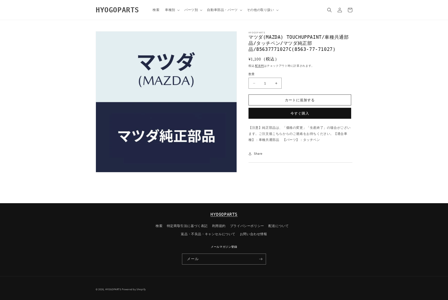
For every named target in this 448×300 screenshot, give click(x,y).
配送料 (259, 65)
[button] (172, 10)
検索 (159, 226)
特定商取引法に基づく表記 (187, 226)
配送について (278, 226)
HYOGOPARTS (224, 214)
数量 (251, 74)
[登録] (261, 259)
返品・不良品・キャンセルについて (208, 234)
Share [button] (258, 153)
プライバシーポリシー (247, 226)
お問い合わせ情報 (253, 234)
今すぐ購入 (299, 113)
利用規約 (219, 226)
